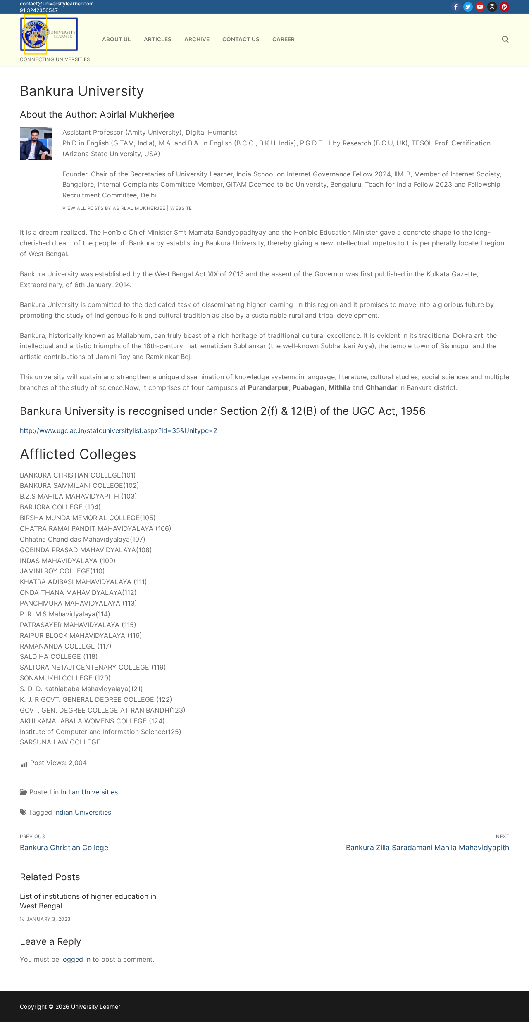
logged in (76, 959)
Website (181, 208)
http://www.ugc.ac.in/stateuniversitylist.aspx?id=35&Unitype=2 (118, 430)
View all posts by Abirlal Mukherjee (114, 208)
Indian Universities (89, 792)
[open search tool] (505, 39)
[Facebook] (455, 7)
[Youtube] (480, 7)
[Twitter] (468, 7)
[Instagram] (492, 7)
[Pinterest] (504, 7)
